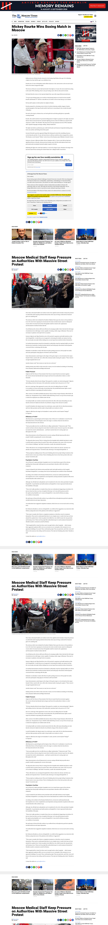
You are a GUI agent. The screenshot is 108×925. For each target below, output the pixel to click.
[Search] (95, 21)
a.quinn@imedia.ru (40, 536)
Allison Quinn (16, 268)
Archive (57, 21)
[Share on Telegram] (63, 35)
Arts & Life (44, 21)
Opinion (39, 21)
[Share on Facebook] (58, 35)
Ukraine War (21, 21)
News (15, 21)
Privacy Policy (38, 167)
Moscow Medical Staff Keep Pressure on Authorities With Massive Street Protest (41, 260)
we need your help (31, 192)
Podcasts (51, 21)
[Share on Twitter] (61, 35)
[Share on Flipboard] (70, 35)
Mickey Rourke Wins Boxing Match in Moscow (41, 28)
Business (33, 21)
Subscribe (68, 164)
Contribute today (88, 16)
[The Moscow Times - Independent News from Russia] (24, 15)
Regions (28, 21)
